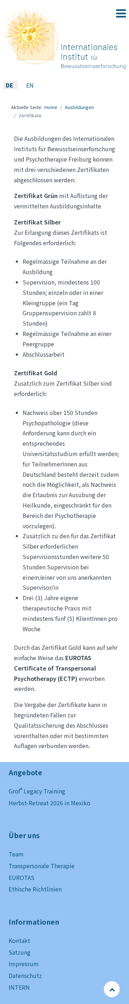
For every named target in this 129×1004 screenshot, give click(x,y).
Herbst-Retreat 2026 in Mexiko (49, 802)
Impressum (24, 963)
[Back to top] (112, 989)
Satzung (19, 952)
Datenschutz (25, 975)
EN (30, 85)
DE (10, 85)
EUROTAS (21, 877)
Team (16, 854)
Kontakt (19, 940)
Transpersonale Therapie (42, 865)
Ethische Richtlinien (35, 889)
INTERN (19, 987)
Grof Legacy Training (37, 791)
